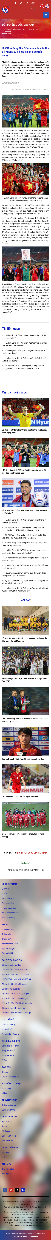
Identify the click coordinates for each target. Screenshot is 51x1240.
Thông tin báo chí (9, 1105)
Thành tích (6, 34)
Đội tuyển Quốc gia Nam (33, 89)
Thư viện (6, 1164)
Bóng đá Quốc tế (11, 1041)
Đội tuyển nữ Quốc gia (11, 989)
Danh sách (17, 30)
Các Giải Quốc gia (9, 1025)
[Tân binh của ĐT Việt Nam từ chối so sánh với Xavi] (25, 741)
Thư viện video (8, 1169)
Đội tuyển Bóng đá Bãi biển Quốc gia (16, 1013)
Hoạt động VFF (8, 929)
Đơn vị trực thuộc (9, 917)
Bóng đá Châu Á (8, 1051)
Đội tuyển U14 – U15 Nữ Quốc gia (15, 994)
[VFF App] (33, 3)
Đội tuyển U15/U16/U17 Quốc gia (15, 974)
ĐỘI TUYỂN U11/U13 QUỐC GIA (14, 970)
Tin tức (8, 30)
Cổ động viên (7, 1131)
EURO (4, 1060)
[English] (47, 6)
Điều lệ (4, 894)
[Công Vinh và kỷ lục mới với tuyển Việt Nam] (25, 778)
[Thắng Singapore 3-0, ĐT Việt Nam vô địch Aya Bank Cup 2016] (25, 660)
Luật (4, 1157)
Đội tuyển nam (17, 89)
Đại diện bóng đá (8, 948)
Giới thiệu (5, 889)
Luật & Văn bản (10, 1147)
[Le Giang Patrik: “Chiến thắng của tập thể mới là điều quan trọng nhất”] (25, 412)
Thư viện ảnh (7, 1174)
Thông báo (6, 934)
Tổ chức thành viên (10, 913)
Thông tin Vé (7, 939)
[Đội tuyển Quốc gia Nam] (3, 30)
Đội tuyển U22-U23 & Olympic (14, 984)
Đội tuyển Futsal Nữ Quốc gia (13, 1008)
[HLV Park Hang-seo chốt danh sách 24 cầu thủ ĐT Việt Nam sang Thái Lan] (25, 701)
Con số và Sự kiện (9, 1136)
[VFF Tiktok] (27, 3)
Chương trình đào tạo (10, 1077)
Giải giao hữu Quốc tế (10, 1034)
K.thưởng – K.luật (11, 1083)
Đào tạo (6, 1067)
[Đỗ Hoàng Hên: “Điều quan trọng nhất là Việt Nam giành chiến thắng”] (25, 492)
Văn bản (5, 1152)
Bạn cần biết (7, 1121)
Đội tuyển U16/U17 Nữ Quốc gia (15, 998)
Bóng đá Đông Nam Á (10, 1046)
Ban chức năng (8, 903)
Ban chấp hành (8, 898)
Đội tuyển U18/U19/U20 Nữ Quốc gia (17, 1003)
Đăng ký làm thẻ (8, 1110)
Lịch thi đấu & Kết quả (31, 30)
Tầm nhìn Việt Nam (10, 944)
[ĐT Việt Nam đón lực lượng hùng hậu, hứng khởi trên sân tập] (25, 816)
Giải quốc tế (6, 1029)
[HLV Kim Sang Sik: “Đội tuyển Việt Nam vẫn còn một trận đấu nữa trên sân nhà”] (25, 452)
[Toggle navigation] (46, 15)
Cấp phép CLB (7, 953)
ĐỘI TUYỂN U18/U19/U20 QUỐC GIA (16, 979)
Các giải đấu (8, 1019)
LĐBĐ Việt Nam (9, 884)
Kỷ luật (4, 1093)
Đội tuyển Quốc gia (12, 960)
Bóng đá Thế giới (9, 1055)
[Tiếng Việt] (42, 6)
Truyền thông (9, 1100)
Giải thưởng (6, 1088)
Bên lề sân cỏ (9, 1117)
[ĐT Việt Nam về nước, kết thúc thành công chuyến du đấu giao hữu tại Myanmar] (25, 620)
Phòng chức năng (9, 908)
